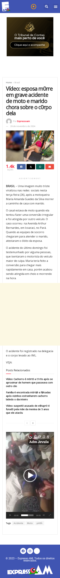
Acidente (18, 523)
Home (9, 82)
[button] (46, 6)
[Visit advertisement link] (30, 36)
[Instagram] (30, 551)
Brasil (17, 82)
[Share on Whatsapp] (40, 166)
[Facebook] (23, 551)
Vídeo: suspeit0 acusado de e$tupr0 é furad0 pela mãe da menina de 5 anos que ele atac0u (28, 409)
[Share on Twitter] (30, 166)
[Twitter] (37, 551)
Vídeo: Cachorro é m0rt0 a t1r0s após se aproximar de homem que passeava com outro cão (29, 382)
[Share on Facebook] (21, 166)
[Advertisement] (30, 314)
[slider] (27, 515)
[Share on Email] (49, 166)
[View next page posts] (33, 423)
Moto (30, 523)
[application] (30, 475)
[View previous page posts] (27, 423)
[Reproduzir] (10, 515)
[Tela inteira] (49, 515)
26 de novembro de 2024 (22, 126)
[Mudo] (44, 515)
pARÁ (39, 523)
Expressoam (23, 121)
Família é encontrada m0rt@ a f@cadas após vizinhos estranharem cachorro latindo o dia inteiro (28, 396)
